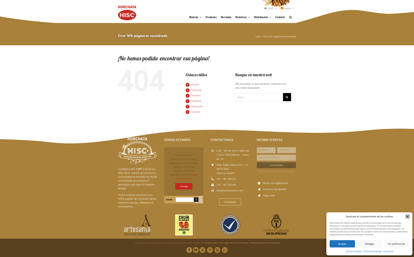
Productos (196, 90)
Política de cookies (354, 251)
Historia (195, 84)
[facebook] (189, 250)
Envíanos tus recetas (275, 189)
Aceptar (342, 243)
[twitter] (202, 250)
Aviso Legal (388, 251)
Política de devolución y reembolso (265, 243)
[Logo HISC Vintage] (137, 138)
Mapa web (269, 195)
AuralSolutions (210, 243)
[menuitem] (287, 8)
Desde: (169, 199)
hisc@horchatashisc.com (229, 190)
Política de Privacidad (372, 251)
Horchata (196, 95)
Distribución (197, 106)
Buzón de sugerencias (275, 183)
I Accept (184, 186)
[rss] (217, 250)
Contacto (196, 112)
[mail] (225, 250)
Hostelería (196, 101)
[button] (407, 216)
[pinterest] (210, 250)
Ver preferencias (396, 243)
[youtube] (196, 250)
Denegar (369, 243)
